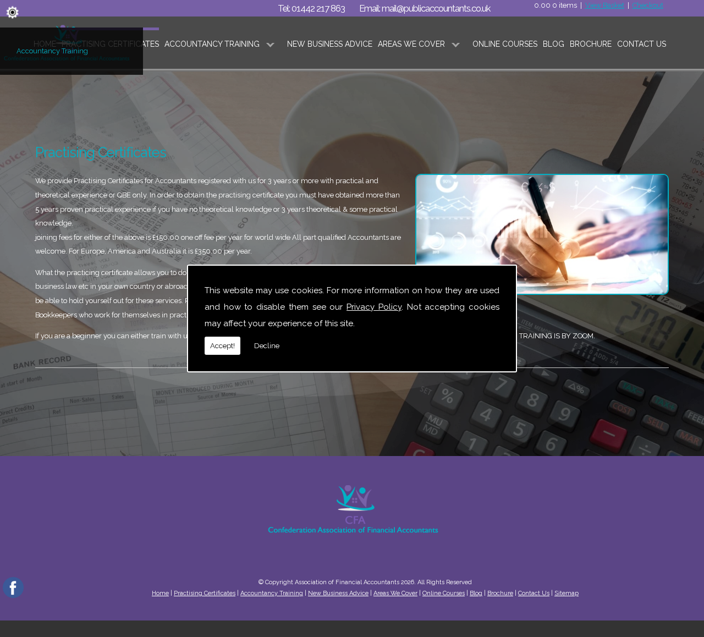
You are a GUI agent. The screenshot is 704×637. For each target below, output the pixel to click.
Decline (266, 346)
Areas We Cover (411, 44)
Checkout (647, 5)
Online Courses (504, 44)
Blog (553, 44)
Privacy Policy (374, 307)
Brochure (591, 44)
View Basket (604, 5)
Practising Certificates (204, 593)
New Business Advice (329, 44)
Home (160, 593)
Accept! (222, 346)
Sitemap (566, 593)
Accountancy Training (52, 51)
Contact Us (641, 44)
